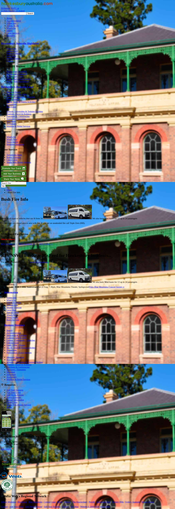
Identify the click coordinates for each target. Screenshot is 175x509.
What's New (12, 139)
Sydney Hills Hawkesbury (18, 81)
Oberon (67, 502)
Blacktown (22, 502)
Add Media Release (15, 395)
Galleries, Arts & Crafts (17, 94)
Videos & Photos (14, 53)
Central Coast (50, 502)
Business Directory (14, 325)
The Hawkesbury (79, 502)
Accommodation (14, 21)
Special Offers (13, 312)
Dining (10, 30)
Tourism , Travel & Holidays (19, 114)
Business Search (14, 92)
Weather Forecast (14, 58)
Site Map (74, 506)
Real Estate (11, 107)
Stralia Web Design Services (19, 162)
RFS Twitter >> (46, 244)
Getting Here (12, 51)
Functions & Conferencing (18, 116)
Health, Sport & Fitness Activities (21, 102)
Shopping (11, 35)
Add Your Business (15, 390)
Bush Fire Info (13, 320)
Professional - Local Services (19, 352)
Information (11, 292)
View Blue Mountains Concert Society (106, 287)
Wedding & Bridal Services (18, 126)
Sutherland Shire (104, 502)
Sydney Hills (118, 502)
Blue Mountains (35, 502)
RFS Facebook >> (27, 244)
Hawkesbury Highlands (17, 74)
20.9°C (13, 9)
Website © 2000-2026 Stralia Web (95, 506)
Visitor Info (11, 23)
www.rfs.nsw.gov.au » (39, 262)
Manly (60, 502)
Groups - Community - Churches (21, 97)
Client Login (12, 160)
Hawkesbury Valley (15, 76)
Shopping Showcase (15, 144)
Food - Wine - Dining (16, 345)
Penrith (92, 502)
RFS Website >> (8, 244)
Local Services (13, 33)
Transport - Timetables (16, 119)
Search (9, 330)
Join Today (6, 449)
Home (9, 18)
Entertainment (13, 99)
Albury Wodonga (8, 502)
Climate (10, 61)
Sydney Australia (132, 502)
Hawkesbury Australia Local (17, 86)
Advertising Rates (14, 155)
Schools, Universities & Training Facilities (25, 111)
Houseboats (12, 104)
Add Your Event (14, 392)
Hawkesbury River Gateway (19, 79)
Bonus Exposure (14, 157)
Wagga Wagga (148, 502)
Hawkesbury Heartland (17, 71)
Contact (4, 506)
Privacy (65, 506)
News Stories (12, 142)
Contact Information (15, 400)
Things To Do (13, 26)
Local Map (11, 56)
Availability (12, 124)
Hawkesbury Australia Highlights (20, 43)
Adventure (11, 121)
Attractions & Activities (17, 335)
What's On (11, 28)
